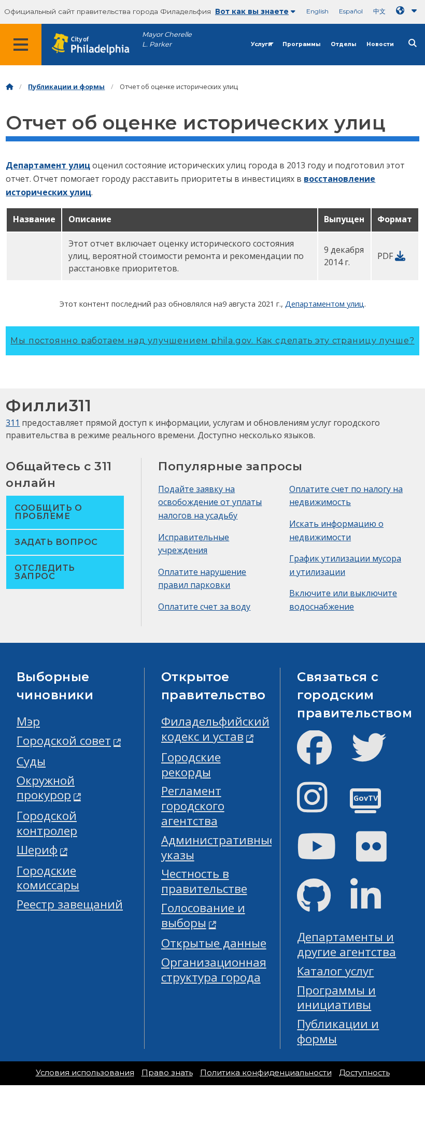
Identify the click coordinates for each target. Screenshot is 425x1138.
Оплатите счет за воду (204, 606)
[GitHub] (322, 904)
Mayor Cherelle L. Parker (167, 39)
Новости (380, 44)
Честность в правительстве (204, 881)
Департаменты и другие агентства (346, 944)
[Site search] (412, 43)
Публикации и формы (66, 86)
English (317, 11)
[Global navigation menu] (20, 44)
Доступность (364, 1072)
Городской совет (64, 740)
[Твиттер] (377, 756)
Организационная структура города (213, 969)
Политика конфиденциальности (266, 1072)
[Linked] (374, 904)
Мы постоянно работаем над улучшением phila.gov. (212, 340)
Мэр (28, 721)
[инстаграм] (320, 806)
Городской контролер (47, 823)
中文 (379, 11)
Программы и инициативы (336, 997)
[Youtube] (325, 855)
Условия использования (85, 1072)
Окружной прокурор (46, 787)
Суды (31, 761)
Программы (301, 44)
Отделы (343, 44)
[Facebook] (322, 756)
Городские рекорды (191, 764)
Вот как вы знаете (252, 11)
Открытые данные (213, 943)
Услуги (261, 44)
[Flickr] (379, 855)
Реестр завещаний (70, 904)
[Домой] (9, 86)
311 (13, 422)
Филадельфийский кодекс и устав (215, 728)
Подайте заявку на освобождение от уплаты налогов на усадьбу (210, 502)
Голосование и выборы (203, 915)
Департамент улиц (48, 165)
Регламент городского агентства (192, 806)
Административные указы (218, 847)
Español (351, 11)
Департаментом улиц (324, 303)
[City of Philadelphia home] (96, 44)
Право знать (167, 1072)
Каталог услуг (335, 971)
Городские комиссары (48, 878)
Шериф (37, 850)
